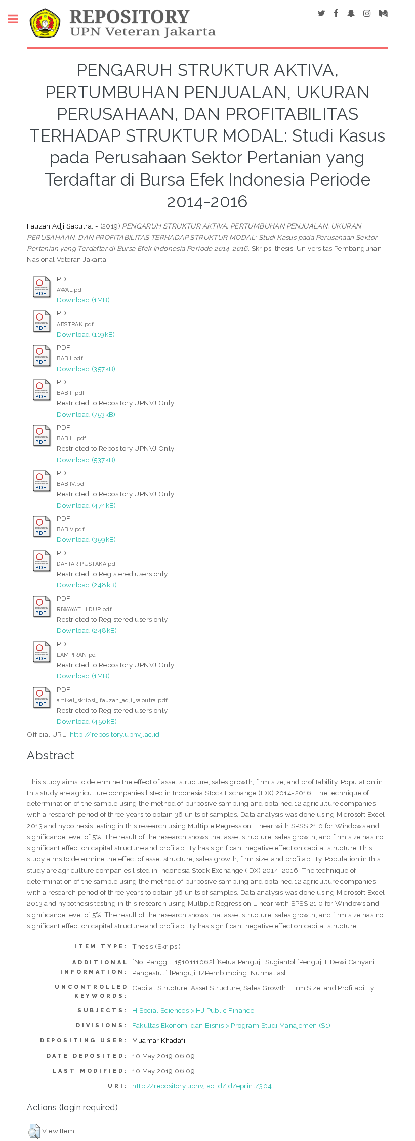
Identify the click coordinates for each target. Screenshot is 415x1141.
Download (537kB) (86, 459)
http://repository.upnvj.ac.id (115, 734)
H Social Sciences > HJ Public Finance (193, 1010)
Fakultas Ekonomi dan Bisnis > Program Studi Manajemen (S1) (231, 1025)
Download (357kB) (86, 368)
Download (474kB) (86, 505)
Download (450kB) (87, 721)
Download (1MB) (83, 300)
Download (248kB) (87, 585)
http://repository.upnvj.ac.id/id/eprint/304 (202, 1086)
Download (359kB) (86, 539)
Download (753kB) (86, 414)
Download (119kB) (86, 334)
